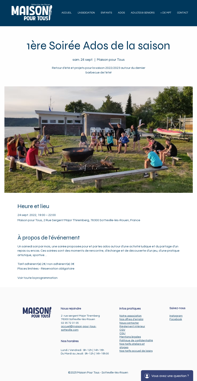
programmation (46, 277)
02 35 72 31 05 (70, 323)
